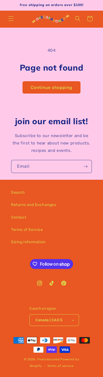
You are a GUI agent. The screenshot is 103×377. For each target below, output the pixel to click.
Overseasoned (48, 359)
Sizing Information (28, 242)
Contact (18, 217)
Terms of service (60, 366)
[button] (11, 19)
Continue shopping (51, 87)
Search (18, 192)
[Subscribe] (85, 166)
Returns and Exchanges (33, 204)
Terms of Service (27, 229)
